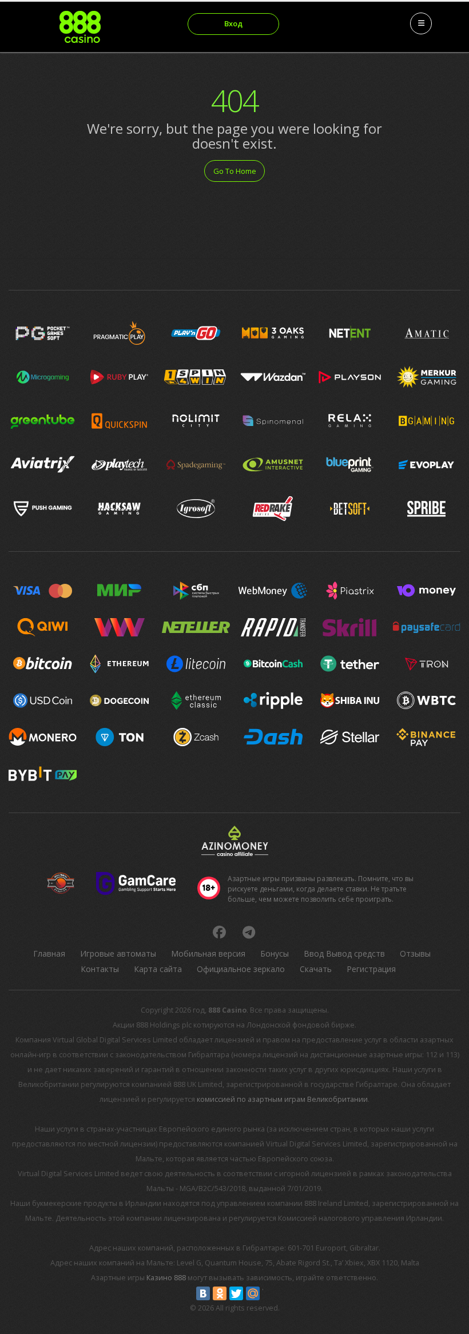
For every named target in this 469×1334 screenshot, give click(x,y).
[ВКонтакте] (203, 1293)
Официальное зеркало (241, 968)
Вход (233, 23)
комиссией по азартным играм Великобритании (282, 1099)
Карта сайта (158, 968)
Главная (49, 953)
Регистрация (371, 968)
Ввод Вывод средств (344, 953)
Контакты (100, 968)
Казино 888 (166, 1278)
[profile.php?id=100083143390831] (219, 932)
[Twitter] (236, 1293)
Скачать (316, 968)
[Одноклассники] (219, 1293)
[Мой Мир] (253, 1293)
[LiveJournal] (269, 1293)
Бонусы (274, 953)
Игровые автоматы (118, 953)
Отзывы (415, 953)
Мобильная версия (208, 953)
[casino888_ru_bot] (248, 932)
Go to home (234, 171)
